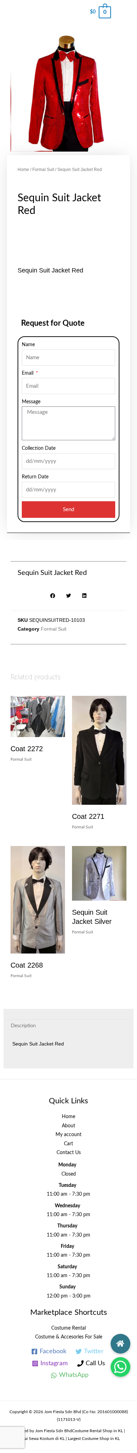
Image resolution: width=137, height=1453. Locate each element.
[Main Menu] (124, 12)
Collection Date (39, 448)
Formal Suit (43, 169)
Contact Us (69, 1152)
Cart (68, 1143)
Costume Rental (68, 1328)
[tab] (67, 1026)
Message (31, 401)
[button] (120, 1367)
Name (28, 344)
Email (28, 373)
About (68, 1125)
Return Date (35, 476)
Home (23, 169)
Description (23, 1025)
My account (68, 1134)
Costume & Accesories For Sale (68, 1337)
